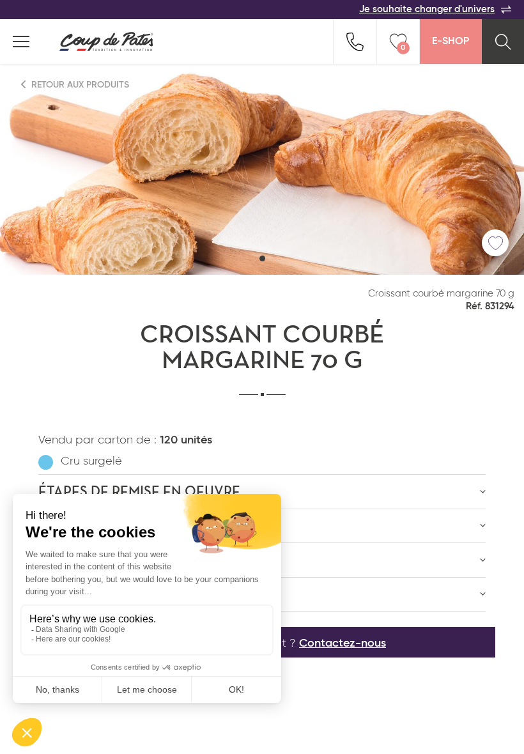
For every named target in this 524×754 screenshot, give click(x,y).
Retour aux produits (79, 85)
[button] (262, 258)
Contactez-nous (342, 643)
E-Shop (450, 41)
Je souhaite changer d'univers (427, 9)
